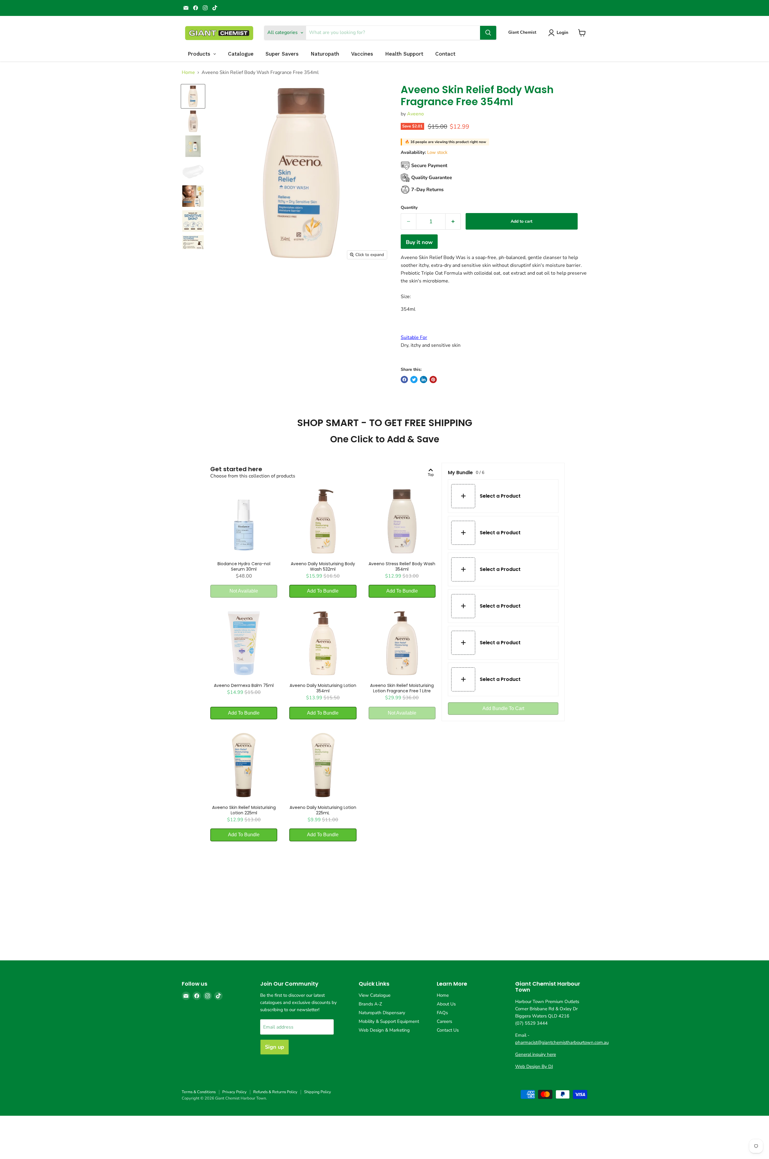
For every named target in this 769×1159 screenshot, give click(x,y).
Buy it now (419, 242)
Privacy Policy (234, 1092)
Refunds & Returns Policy (275, 1092)
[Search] (488, 33)
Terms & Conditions (199, 1092)
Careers (444, 1021)
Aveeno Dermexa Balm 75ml (244, 685)
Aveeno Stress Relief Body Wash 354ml (402, 566)
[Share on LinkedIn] (423, 379)
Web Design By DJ (534, 1066)
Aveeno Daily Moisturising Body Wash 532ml (323, 566)
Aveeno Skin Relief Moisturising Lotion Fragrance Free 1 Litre (402, 688)
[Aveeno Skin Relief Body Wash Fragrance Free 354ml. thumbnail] (193, 96)
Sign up (274, 1047)
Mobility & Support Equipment (389, 1021)
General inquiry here (535, 1054)
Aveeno (415, 114)
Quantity (409, 207)
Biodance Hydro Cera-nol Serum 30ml (243, 566)
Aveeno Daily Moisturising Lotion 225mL (323, 810)
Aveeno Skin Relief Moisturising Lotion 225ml (244, 810)
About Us (446, 1004)
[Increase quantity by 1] (453, 221)
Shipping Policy (317, 1092)
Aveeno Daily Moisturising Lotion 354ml (323, 688)
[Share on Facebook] (404, 379)
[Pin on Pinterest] (433, 379)
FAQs (442, 1013)
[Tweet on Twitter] (414, 379)
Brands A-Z (370, 1004)
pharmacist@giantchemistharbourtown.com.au (562, 1042)
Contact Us (448, 1030)
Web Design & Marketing (384, 1030)
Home (188, 72)
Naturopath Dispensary (382, 1013)
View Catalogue (375, 995)
